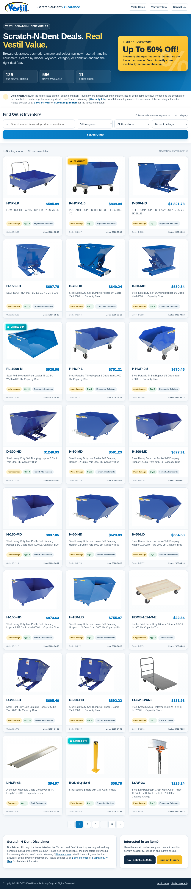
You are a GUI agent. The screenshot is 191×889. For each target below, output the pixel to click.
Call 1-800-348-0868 (139, 859)
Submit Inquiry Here (65, 102)
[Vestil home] (17, 7)
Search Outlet (95, 134)
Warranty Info (159, 7)
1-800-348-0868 (42, 102)
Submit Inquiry (169, 859)
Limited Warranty (179, 883)
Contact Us (179, 7)
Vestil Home (138, 7)
